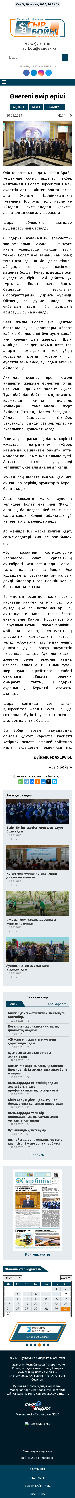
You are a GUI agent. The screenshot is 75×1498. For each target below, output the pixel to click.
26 (26, 1309)
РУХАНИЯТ (54, 107)
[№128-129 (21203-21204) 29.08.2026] (37, 1210)
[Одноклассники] (37, 781)
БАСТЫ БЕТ (37, 1469)
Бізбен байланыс (38, 1486)
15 (56, 1299)
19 (26, 1304)
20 (36, 1304)
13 (35, 1299)
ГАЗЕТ (36, 107)
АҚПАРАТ (19, 107)
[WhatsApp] (20, 781)
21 (46, 1304)
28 (46, 1309)
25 (17, 1309)
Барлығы (37, 1155)
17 (8, 1304)
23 (65, 1304)
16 (65, 1299)
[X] (48, 781)
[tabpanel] (37, 1332)
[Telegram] (26, 781)
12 (26, 1299)
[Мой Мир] (43, 781)
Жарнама (37, 1494)
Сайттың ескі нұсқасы (37, 1451)
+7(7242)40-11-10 (36, 44)
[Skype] (54, 781)
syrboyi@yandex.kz (39, 48)
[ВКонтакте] (32, 781)
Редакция (37, 1477)
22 (56, 1304)
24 (8, 1309)
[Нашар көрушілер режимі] (38, 10)
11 (17, 1299)
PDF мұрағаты (37, 1254)
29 (56, 1309)
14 (46, 1299)
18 (17, 1304)
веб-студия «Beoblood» (37, 1458)
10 (8, 1299)
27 (35, 1309)
